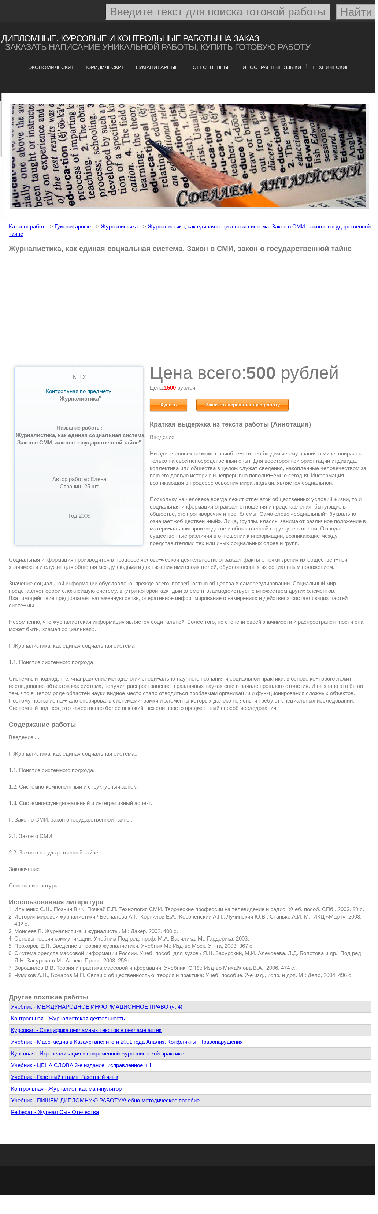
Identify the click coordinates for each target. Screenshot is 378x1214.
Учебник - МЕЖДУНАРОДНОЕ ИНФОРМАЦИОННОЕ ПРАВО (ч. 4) (96, 1006)
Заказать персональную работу (242, 404)
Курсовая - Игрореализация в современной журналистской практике (97, 1053)
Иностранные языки (271, 67)
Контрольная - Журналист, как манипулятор (66, 1088)
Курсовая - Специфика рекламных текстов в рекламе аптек (86, 1030)
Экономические (51, 67)
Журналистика (119, 226)
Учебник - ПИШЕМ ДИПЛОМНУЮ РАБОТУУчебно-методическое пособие (105, 1100)
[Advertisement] (190, 311)
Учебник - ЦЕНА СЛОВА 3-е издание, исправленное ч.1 (81, 1065)
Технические (330, 67)
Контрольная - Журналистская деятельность (68, 1018)
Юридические (105, 67)
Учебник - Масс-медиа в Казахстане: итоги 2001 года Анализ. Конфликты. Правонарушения (127, 1042)
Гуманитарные (157, 67)
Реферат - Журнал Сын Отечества (55, 1112)
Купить (168, 404)
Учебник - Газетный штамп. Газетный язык (64, 1077)
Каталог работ (27, 226)
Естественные (210, 67)
